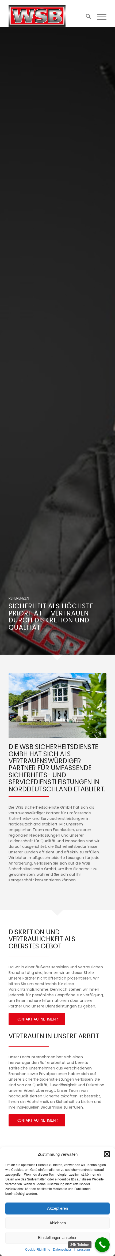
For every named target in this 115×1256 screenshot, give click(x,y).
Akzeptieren (57, 1208)
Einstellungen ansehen (57, 1237)
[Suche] (85, 16)
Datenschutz (62, 1249)
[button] (107, 1154)
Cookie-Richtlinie (37, 1249)
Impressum (82, 1249)
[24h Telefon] (102, 1244)
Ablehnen (57, 1223)
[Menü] (99, 16)
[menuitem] (85, 16)
